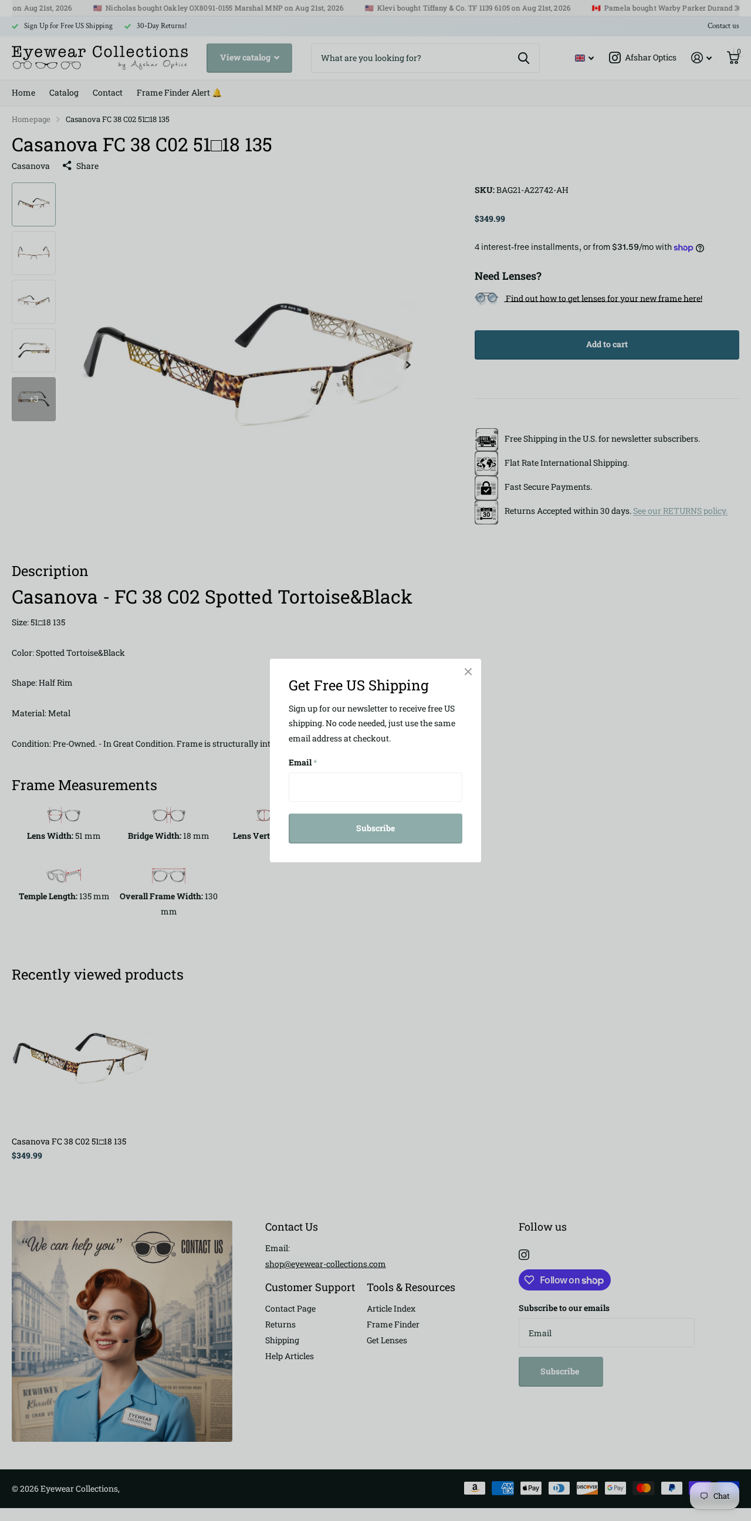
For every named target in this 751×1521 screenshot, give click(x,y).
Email (303, 762)
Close (468, 672)
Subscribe (375, 828)
